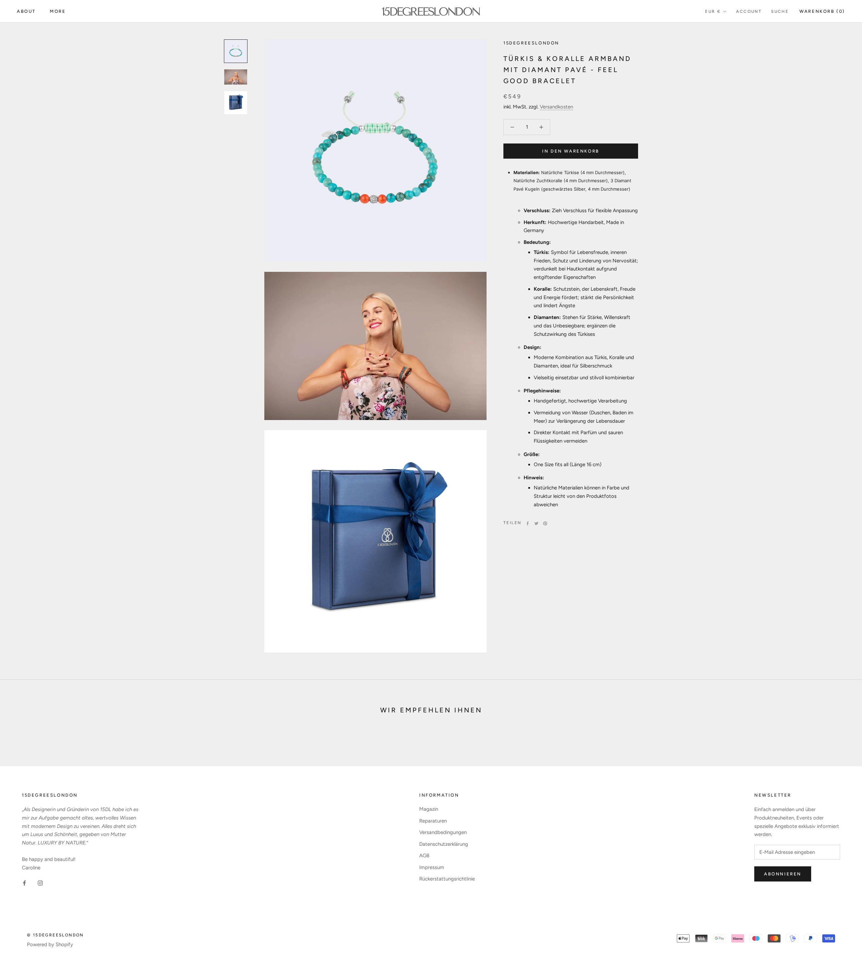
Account (749, 11)
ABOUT (26, 11)
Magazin (428, 809)
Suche (780, 11)
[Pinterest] (545, 523)
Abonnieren (782, 873)
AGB (424, 856)
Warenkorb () (822, 11)
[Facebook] (528, 523)
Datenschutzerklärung (443, 844)
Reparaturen (433, 821)
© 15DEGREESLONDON (55, 935)
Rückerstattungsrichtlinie (447, 879)
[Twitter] (536, 523)
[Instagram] (40, 882)
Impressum (431, 867)
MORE (58, 11)
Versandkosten (556, 107)
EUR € (713, 11)
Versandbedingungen (443, 832)
